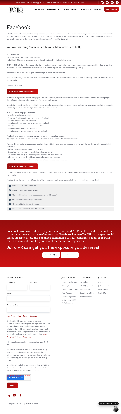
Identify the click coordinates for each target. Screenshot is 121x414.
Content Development (70, 289)
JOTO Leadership (104, 286)
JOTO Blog (84, 282)
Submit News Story (87, 293)
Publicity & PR (67, 286)
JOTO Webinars (85, 289)
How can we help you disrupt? (109, 403)
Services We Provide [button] (70, 9)
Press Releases (67, 293)
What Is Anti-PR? (104, 289)
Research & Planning (69, 282)
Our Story (101, 282)
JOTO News (85, 277)
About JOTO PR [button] (86, 9)
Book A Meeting (111, 9)
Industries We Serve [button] (53, 9)
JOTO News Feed (86, 286)
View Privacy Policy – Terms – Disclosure (22, 316)
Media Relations (86, 296)
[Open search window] (118, 12)
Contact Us (102, 293)
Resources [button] (97, 9)
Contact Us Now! (51, 255)
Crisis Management (69, 296)
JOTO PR (102, 277)
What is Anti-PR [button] (39, 9)
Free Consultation (69, 255)
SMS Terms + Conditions (22, 337)
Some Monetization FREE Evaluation (22, 91)
